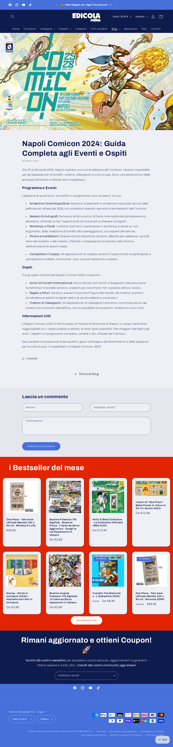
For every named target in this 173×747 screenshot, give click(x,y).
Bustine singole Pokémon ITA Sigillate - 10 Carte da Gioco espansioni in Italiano (64, 598)
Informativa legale (155, 735)
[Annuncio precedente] (56, 5)
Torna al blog (89, 374)
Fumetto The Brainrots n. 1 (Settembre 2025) (107, 595)
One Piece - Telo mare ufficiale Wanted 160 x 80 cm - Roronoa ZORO (150, 596)
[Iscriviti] (114, 676)
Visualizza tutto (86, 620)
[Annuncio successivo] (116, 5)
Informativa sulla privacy (93, 735)
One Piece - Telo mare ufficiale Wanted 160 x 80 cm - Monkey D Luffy (21, 522)
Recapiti (101, 731)
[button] (13, 17)
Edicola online (43, 731)
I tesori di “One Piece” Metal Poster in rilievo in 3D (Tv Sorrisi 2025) (151, 505)
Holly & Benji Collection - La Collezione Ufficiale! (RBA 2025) (108, 522)
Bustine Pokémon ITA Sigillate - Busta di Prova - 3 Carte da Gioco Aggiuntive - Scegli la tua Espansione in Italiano (65, 527)
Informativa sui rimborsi (152, 731)
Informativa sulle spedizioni (123, 731)
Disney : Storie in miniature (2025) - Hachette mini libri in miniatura (19, 598)
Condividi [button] (31, 358)
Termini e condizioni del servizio (126, 735)
